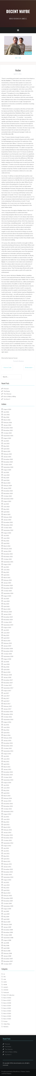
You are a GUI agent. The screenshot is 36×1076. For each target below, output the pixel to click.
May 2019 (6, 635)
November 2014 (8, 774)
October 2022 (8, 527)
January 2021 (7, 583)
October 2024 (8, 464)
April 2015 (6, 764)
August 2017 (7, 690)
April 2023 (6, 512)
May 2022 (6, 541)
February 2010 (8, 895)
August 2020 (7, 596)
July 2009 (6, 911)
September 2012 (8, 843)
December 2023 (8, 491)
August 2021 (7, 564)
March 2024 (7, 483)
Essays (5, 1021)
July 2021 (6, 567)
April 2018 (6, 669)
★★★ (5, 984)
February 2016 (8, 738)
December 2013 (8, 803)
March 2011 (7, 861)
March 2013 (7, 827)
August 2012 (7, 845)
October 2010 (8, 874)
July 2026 (6, 412)
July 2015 (6, 756)
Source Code (7, 367)
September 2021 (8, 562)
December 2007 (8, 958)
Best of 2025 (7, 1018)
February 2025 (8, 454)
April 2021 (6, 575)
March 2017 (7, 703)
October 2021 (8, 559)
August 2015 (7, 753)
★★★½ (6, 987)
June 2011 (7, 853)
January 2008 (7, 956)
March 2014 (7, 795)
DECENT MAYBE (18, 11)
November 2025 (8, 430)
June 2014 (7, 788)
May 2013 (6, 822)
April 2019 (6, 638)
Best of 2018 (7, 1003)
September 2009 (8, 906)
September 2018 (8, 656)
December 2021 (8, 554)
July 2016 (6, 724)
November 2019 (8, 619)
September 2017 (8, 688)
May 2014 (6, 790)
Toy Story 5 (6, 399)
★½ (5, 976)
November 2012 (8, 838)
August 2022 (7, 533)
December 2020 (8, 585)
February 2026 (8, 422)
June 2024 (7, 475)
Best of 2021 (7, 1008)
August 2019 (7, 627)
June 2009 (7, 914)
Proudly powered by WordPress (10, 1071)
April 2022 (6, 543)
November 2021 (8, 556)
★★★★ (6, 990)
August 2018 (7, 659)
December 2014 (8, 772)
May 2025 (6, 446)
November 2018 (8, 651)
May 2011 (6, 856)
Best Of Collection (9, 995)
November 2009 (8, 901)
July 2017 (6, 693)
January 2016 (7, 740)
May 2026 (6, 417)
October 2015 (8, 748)
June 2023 (7, 506)
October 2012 (8, 840)
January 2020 (7, 614)
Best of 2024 (7, 1016)
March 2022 (7, 546)
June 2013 (7, 819)
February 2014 (8, 798)
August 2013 (7, 814)
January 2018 (7, 677)
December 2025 (8, 428)
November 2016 (8, 714)
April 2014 (6, 793)
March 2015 (7, 767)
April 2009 (6, 919)
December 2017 (8, 680)
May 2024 (6, 477)
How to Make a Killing (9, 396)
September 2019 (8, 625)
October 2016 (8, 717)
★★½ (5, 982)
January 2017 (7, 709)
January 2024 (7, 488)
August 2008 (7, 940)
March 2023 (7, 514)
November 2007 (8, 961)
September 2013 (8, 811)
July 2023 (6, 504)
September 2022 (8, 530)
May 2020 (6, 604)
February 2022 (8, 548)
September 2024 (8, 467)
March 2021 (7, 577)
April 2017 (6, 701)
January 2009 (7, 927)
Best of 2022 (7, 1011)
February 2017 (8, 706)
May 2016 (6, 730)
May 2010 (6, 887)
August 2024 (7, 470)
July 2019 (6, 630)
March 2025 (7, 451)
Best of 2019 (7, 1005)
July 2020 (6, 598)
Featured (6, 992)
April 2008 (6, 948)
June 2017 (7, 696)
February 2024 (8, 485)
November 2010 (8, 872)
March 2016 (7, 735)
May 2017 (6, 698)
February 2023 (8, 517)
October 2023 (8, 496)
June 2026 (7, 414)
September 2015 (8, 751)
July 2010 (6, 882)
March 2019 (7, 640)
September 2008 (8, 937)
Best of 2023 (7, 1013)
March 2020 (7, 609)
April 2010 (6, 890)
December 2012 (8, 835)
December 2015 (8, 743)
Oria (27, 1071)
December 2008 (8, 930)
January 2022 (7, 551)
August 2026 (7, 409)
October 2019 (8, 622)
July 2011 (6, 851)
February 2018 (8, 675)
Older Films (7, 1024)
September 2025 (8, 435)
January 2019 (7, 646)
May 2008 (6, 945)
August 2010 (7, 880)
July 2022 (6, 535)
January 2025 (7, 456)
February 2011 (8, 864)
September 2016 (8, 719)
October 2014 (8, 777)
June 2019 (7, 633)
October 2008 (8, 935)
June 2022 (7, 538)
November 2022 (8, 525)
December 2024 (8, 459)
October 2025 (8, 433)
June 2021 (7, 569)
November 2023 (8, 493)
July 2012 (6, 848)
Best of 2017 (7, 1000)
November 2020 (8, 588)
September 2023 (8, 498)
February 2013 (8, 830)
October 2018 (8, 654)
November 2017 (8, 682)
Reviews (21, 361)
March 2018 (7, 672)
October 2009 (8, 903)
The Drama (6, 391)
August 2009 (7, 908)
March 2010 (7, 893)
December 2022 (8, 522)
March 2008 (7, 951)
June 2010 (7, 885)
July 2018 (6, 661)
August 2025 (7, 438)
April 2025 (6, 449)
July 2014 (6, 785)
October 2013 (8, 809)
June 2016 (7, 727)
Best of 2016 (7, 997)
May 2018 (6, 667)
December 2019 (8, 617)
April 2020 (6, 606)
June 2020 (7, 601)
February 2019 (8, 643)
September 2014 (8, 780)
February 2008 (8, 953)
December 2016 (8, 711)
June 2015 (7, 759)
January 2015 (7, 769)
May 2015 (6, 761)
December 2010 (8, 869)
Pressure (6, 388)
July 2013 (6, 816)
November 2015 (8, 746)
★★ (5, 979)
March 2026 (7, 420)
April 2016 (6, 732)
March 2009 (7, 922)
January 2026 (7, 425)
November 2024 (8, 462)
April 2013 (6, 824)
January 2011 (7, 866)
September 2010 (8, 877)
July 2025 (6, 441)
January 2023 (7, 519)
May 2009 (6, 916)
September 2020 (8, 593)
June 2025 (7, 443)
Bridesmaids (28, 367)
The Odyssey (28, 53)
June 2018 (7, 664)
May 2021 (6, 572)
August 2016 (7, 722)
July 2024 (6, 472)
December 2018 (8, 648)
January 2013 (7, 832)
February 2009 (8, 924)
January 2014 (7, 801)
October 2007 (8, 964)
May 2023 (6, 509)
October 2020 (8, 590)
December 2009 (8, 898)
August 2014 (7, 782)
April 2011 (6, 859)
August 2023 (7, 501)
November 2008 (8, 932)
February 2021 (8, 580)
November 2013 (8, 806)
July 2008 (6, 943)
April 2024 (6, 480)
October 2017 (8, 685)
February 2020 (8, 611)
